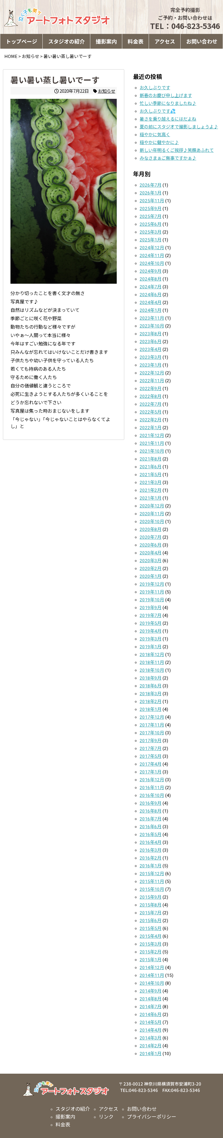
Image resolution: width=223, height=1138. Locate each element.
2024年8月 (150, 279)
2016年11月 (152, 787)
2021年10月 (152, 451)
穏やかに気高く (155, 134)
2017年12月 (152, 717)
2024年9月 (150, 271)
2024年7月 (150, 286)
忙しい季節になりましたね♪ (168, 103)
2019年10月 (152, 599)
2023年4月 (150, 349)
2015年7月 (150, 912)
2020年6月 (150, 545)
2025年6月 (150, 224)
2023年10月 (152, 326)
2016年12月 (152, 779)
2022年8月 (150, 396)
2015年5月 (150, 928)
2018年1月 (150, 709)
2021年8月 (150, 459)
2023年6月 (150, 341)
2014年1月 (150, 1053)
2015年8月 (150, 905)
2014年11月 (152, 975)
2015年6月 (150, 920)
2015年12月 (152, 873)
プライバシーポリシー (151, 1116)
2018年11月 (152, 662)
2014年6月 (150, 1014)
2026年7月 (150, 185)
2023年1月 (150, 365)
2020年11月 (152, 513)
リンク (106, 1116)
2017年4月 (150, 764)
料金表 (135, 41)
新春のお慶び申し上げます (166, 95)
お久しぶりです (155, 87)
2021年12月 (152, 435)
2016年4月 (150, 842)
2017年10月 (152, 732)
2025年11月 (152, 200)
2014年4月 (150, 1030)
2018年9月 (150, 678)
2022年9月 (150, 388)
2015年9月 (150, 897)
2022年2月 (150, 420)
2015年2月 (150, 952)
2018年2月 (150, 701)
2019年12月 (152, 584)
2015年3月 (150, 944)
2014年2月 (150, 1045)
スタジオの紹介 (66, 41)
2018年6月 (150, 686)
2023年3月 (150, 357)
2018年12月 (152, 654)
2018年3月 (150, 693)
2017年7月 (150, 748)
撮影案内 (106, 41)
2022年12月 (152, 373)
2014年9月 (150, 991)
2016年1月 (150, 865)
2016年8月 (150, 811)
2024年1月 (150, 310)
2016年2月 (150, 858)
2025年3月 (150, 232)
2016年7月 (150, 819)
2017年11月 (152, 725)
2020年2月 (150, 568)
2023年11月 (152, 318)
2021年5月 (150, 474)
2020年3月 (150, 560)
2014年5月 (150, 1022)
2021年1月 (150, 498)
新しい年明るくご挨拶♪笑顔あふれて (177, 150)
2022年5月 (150, 412)
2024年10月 (152, 263)
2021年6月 (150, 466)
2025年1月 (150, 240)
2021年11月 (152, 443)
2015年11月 (152, 881)
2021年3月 (150, 482)
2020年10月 (152, 521)
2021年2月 (150, 490)
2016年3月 (150, 850)
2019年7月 (150, 615)
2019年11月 (152, 592)
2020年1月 (150, 576)
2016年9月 (150, 803)
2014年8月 (150, 999)
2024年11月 (152, 255)
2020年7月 (150, 537)
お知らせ (106, 91)
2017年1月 (150, 772)
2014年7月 (150, 1006)
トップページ (21, 41)
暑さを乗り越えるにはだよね (168, 119)
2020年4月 (150, 553)
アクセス (164, 41)
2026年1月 (150, 193)
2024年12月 (152, 247)
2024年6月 (150, 294)
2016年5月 (150, 834)
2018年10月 (152, 670)
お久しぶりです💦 (158, 111)
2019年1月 (150, 646)
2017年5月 (150, 756)
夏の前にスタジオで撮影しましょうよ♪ (179, 127)
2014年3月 (150, 1038)
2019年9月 (150, 607)
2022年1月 (150, 427)
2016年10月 (152, 795)
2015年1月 (150, 959)
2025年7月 (150, 216)
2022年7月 (150, 404)
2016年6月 (150, 826)
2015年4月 (150, 936)
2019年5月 (150, 623)
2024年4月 (150, 302)
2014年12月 (152, 967)
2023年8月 (150, 333)
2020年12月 (152, 506)
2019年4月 (150, 631)
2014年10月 (152, 983)
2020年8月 (150, 529)
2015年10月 (152, 889)
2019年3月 (150, 639)
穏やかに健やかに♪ (159, 142)
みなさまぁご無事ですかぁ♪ (168, 158)
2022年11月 (152, 380)
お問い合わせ (201, 41)
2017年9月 (150, 740)
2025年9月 (150, 208)
